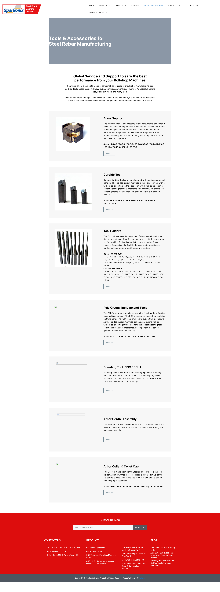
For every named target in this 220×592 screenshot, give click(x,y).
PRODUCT (119, 6)
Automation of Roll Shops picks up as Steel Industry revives (161, 555)
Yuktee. (142, 578)
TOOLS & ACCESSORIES (153, 6)
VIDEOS (171, 6)
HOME (91, 6)
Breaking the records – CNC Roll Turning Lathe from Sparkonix (162, 562)
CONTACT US (193, 6)
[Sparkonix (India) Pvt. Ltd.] (21, 9)
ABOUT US (103, 6)
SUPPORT (135, 6)
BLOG (181, 6)
